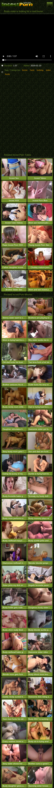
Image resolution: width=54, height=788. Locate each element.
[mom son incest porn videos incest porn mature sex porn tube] (50, 4)
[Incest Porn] (17, 4)
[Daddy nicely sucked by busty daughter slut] (14, 686)
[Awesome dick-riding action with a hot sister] (40, 686)
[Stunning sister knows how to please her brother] (40, 775)
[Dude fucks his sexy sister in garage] (40, 374)
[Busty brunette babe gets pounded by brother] (14, 485)
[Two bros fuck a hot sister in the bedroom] (40, 351)
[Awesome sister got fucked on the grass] (40, 418)
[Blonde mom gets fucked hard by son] (14, 663)
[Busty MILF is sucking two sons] (40, 708)
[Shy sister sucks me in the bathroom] (40, 329)
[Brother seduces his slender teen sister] (14, 374)
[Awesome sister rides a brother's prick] (40, 641)
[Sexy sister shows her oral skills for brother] (14, 753)
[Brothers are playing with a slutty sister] (40, 307)
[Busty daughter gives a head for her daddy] (14, 775)
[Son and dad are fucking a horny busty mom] (40, 440)
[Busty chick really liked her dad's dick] (14, 619)
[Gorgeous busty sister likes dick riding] (40, 597)
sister (48, 70)
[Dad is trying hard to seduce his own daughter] (40, 396)
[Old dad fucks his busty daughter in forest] (14, 351)
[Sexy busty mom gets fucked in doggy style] (14, 440)
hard (32, 70)
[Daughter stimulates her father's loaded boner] (14, 418)
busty (7, 74)
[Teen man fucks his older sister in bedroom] (14, 708)
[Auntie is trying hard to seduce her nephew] (40, 463)
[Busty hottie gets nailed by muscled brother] (14, 597)
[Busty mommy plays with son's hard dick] (40, 507)
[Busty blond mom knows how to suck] (40, 663)
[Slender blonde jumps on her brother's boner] (40, 552)
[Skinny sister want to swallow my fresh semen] (14, 307)
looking (40, 70)
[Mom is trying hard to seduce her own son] (14, 329)
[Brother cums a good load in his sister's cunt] (40, 753)
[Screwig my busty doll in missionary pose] (40, 485)
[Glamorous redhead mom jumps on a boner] (14, 552)
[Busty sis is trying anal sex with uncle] (40, 730)
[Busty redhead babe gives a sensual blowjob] (14, 641)
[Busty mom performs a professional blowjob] (14, 507)
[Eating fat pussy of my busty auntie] (14, 463)
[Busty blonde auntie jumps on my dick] (40, 619)
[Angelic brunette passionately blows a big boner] (40, 574)
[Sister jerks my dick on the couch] (14, 574)
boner (24, 70)
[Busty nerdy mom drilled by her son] (14, 396)
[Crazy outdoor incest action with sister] (14, 730)
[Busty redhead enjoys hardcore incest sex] (14, 530)
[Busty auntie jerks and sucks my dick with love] (40, 530)
